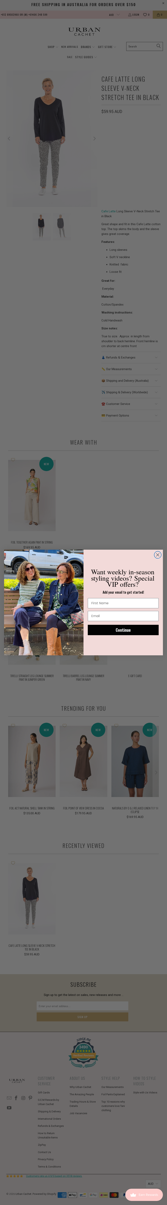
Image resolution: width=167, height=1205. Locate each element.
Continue (123, 630)
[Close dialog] (157, 554)
